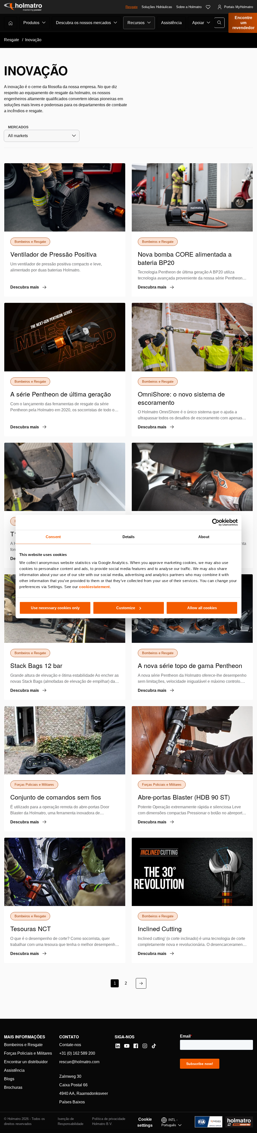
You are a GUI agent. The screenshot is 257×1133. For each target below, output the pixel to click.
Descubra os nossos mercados (83, 23)
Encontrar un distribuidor (26, 1062)
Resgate (131, 7)
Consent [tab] (53, 537)
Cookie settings (145, 1122)
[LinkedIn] (118, 1046)
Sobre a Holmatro (189, 7)
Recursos (136, 23)
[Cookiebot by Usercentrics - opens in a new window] (216, 522)
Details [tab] (128, 537)
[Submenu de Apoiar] (208, 22)
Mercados (18, 127)
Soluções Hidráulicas (157, 7)
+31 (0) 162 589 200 (77, 1053)
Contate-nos (70, 1045)
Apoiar (198, 23)
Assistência (171, 23)
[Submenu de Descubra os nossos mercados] (115, 22)
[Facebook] (136, 1046)
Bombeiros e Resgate (23, 1045)
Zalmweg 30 (70, 1076)
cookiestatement (94, 587)
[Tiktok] (154, 1046)
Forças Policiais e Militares (28, 1053)
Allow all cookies (202, 608)
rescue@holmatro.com (79, 1062)
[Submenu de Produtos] (43, 22)
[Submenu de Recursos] (149, 22)
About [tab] (203, 537)
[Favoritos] (208, 7)
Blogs (9, 1079)
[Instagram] (145, 1046)
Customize (125, 608)
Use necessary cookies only (55, 608)
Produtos (31, 23)
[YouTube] (127, 1046)
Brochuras (13, 1087)
